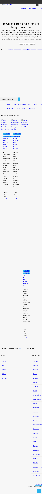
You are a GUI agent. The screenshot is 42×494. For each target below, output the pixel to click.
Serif (34, 441)
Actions (35, 361)
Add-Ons (35, 365)
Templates (33, 8)
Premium (36, 420)
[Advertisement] (21, 73)
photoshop (26, 49)
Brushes (35, 369)
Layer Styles (37, 399)
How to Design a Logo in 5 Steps (22, 104)
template (17, 49)
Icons (35, 391)
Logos (35, 403)
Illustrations (37, 395)
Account (4, 369)
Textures (36, 458)
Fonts (35, 382)
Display (35, 378)
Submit (4, 374)
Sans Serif (36, 433)
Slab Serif (36, 450)
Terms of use (10, 108)
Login (35, 104)
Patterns (36, 416)
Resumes (36, 429)
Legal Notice (32, 108)
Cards (35, 374)
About (3, 365)
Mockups (36, 408)
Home (8, 104)
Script (35, 437)
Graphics (23, 8)
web (33, 49)
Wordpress (36, 475)
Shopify (35, 446)
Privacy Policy (21, 108)
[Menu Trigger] (37, 4)
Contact (4, 378)
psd (10, 49)
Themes (35, 463)
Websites (36, 471)
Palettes (35, 412)
